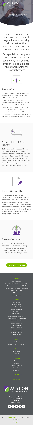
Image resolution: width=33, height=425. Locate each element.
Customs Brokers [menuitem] (16, 281)
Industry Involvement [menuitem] (16, 365)
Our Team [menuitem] (16, 363)
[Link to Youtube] (23, 406)
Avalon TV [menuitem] (16, 353)
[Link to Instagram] (20, 406)
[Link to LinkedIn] (16, 406)
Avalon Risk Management (13, 417)
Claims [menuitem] (16, 339)
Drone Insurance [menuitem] (16, 330)
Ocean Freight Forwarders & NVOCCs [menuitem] (16, 285)
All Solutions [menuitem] (16, 302)
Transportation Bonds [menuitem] (16, 309)
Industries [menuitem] (17, 278)
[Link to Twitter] (13, 406)
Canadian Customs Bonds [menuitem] (16, 307)
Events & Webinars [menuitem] (16, 374)
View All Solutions (16, 265)
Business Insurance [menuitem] (16, 323)
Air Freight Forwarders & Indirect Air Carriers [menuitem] (16, 283)
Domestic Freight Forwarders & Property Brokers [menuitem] (16, 288)
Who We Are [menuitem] (16, 358)
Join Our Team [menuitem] (16, 370)
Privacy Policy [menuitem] (16, 422)
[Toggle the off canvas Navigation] (30, 4)
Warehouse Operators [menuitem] (16, 290)
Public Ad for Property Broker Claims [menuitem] (16, 344)
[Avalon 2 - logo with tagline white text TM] (10, 4)
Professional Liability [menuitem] (16, 320)
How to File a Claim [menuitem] (16, 341)
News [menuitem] (16, 348)
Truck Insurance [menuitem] (16, 325)
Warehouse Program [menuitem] (16, 327)
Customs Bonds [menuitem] (16, 304)
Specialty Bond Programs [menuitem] (16, 314)
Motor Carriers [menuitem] (16, 292)
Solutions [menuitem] (16, 299)
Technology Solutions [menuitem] (16, 332)
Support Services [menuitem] (16, 334)
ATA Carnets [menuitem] (16, 311)
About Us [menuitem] (16, 361)
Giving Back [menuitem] (16, 367)
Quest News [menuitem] (16, 351)
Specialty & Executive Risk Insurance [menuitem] (16, 316)
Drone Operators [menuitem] (16, 295)
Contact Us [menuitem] (16, 379)
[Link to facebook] (9, 406)
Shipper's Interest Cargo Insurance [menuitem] (16, 318)
